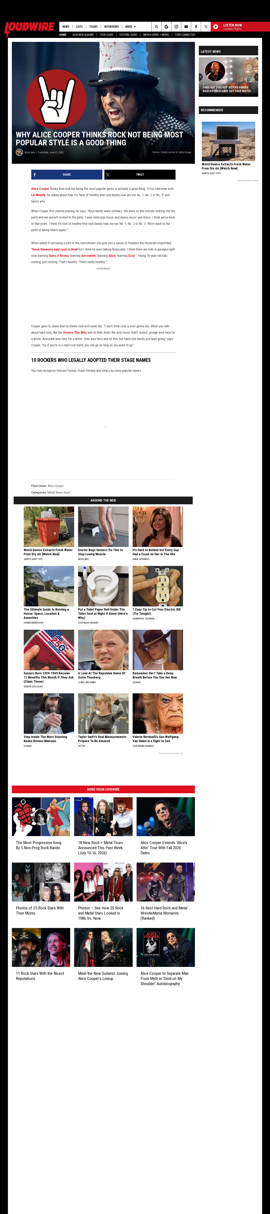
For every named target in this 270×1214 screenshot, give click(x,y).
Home (62, 34)
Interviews (111, 26)
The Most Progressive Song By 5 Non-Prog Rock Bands (38, 845)
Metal (51, 492)
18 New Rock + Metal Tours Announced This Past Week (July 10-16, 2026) (100, 847)
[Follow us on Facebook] (196, 27)
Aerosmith (88, 256)
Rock (67, 492)
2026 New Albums (83, 34)
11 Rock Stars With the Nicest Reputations (40, 976)
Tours (93, 26)
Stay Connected (185, 34)
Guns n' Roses (59, 256)
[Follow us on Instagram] (176, 27)
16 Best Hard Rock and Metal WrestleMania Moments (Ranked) (164, 913)
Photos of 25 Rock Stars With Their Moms (40, 911)
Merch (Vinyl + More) (156, 34)
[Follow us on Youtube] (186, 27)
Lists (79, 26)
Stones (68, 332)
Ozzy (131, 256)
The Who (80, 332)
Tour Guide (106, 34)
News (65, 26)
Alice (112, 256)
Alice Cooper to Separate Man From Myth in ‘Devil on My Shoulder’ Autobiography (165, 978)
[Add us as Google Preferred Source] (166, 27)
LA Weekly (38, 195)
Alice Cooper (40, 189)
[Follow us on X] (206, 27)
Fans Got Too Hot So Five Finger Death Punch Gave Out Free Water (227, 89)
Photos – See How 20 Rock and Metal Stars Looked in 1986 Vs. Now (100, 913)
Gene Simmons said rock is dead (55, 249)
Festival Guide (128, 34)
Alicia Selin (30, 152)
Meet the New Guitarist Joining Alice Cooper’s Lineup (103, 976)
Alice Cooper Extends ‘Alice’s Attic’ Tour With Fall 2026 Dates (164, 847)
